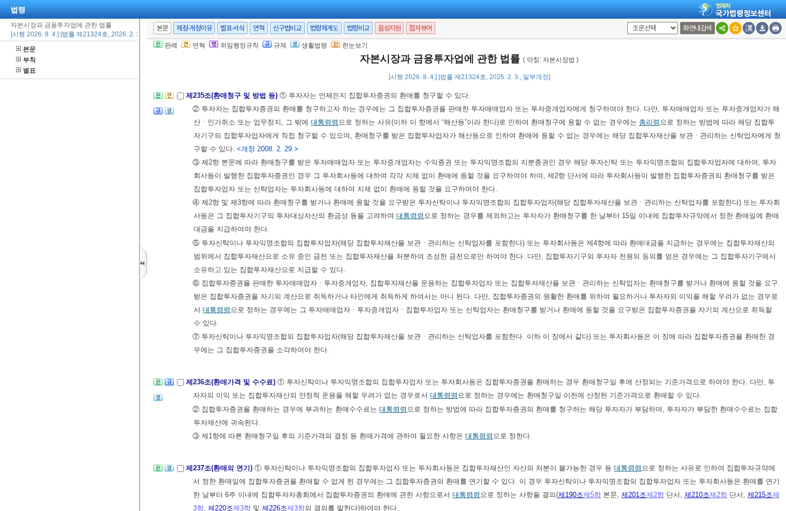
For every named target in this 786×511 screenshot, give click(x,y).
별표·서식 (232, 28)
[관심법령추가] (735, 28)
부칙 (29, 60)
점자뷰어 (420, 28)
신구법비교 (287, 28)
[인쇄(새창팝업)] (775, 28)
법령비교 (358, 28)
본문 (29, 49)
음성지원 (389, 28)
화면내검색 (697, 28)
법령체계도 (324, 28)
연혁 (258, 28)
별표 (29, 70)
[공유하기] (722, 28)
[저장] (762, 28)
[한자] (749, 28)
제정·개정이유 (194, 28)
